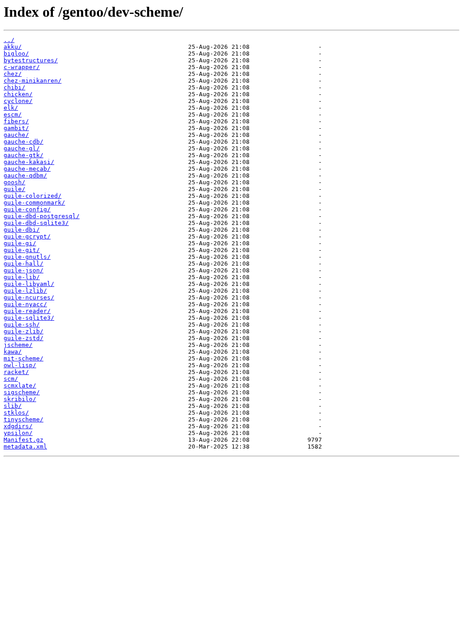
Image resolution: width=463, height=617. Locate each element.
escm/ (13, 114)
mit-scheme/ (23, 358)
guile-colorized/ (32, 195)
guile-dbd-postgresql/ (42, 216)
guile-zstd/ (23, 338)
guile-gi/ (20, 243)
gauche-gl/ (22, 148)
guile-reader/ (27, 311)
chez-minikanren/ (32, 80)
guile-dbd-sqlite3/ (36, 223)
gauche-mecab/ (27, 168)
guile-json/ (23, 270)
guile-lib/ (22, 277)
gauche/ (16, 134)
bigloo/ (16, 53)
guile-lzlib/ (25, 290)
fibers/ (16, 121)
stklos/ (16, 412)
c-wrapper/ (22, 67)
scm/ (11, 378)
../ (9, 40)
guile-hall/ (23, 263)
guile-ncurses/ (29, 297)
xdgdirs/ (18, 426)
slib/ (13, 405)
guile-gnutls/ (27, 256)
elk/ (11, 107)
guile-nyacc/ (25, 304)
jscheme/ (18, 344)
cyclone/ (18, 101)
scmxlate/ (20, 385)
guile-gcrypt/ (27, 236)
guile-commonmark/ (34, 202)
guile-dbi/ (22, 229)
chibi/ (14, 87)
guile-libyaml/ (29, 283)
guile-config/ (27, 209)
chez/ (13, 73)
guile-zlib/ (23, 331)
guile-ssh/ (22, 324)
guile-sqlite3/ (29, 317)
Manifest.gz (23, 439)
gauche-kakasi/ (29, 162)
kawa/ (13, 351)
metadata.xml (25, 446)
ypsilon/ (18, 433)
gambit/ (16, 128)
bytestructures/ (31, 60)
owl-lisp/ (20, 365)
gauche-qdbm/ (25, 175)
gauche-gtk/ (23, 155)
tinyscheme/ (23, 419)
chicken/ (18, 94)
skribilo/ (20, 399)
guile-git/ (22, 250)
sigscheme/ (22, 392)
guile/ (14, 189)
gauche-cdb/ (23, 141)
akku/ (13, 46)
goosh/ (14, 182)
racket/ (16, 372)
